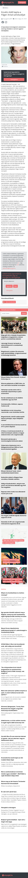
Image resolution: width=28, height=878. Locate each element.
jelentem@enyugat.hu (9, 268)
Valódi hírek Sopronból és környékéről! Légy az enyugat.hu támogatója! (11, 275)
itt (18, 263)
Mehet (24, 313)
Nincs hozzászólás (10, 302)
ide (18, 265)
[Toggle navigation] (3, 5)
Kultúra (6, 8)
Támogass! (22, 2)
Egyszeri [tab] (9, 286)
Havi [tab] (15, 286)
